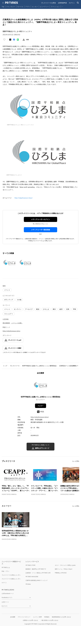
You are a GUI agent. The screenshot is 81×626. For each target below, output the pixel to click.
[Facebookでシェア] (14, 39)
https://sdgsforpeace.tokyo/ (23, 198)
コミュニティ (8, 314)
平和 (74, 309)
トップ (5, 366)
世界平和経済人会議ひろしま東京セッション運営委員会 (39, 366)
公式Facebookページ (8, 593)
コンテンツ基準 (37, 617)
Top (3, 7)
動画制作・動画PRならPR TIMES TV (36, 569)
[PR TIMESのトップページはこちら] (11, 2)
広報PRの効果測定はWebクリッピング (36, 580)
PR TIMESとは (6, 567)
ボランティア (8, 300)
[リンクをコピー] (27, 39)
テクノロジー (10, 7)
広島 (67, 309)
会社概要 (12, 617)
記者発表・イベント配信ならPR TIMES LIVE (38, 573)
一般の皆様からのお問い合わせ (49, 620)
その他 (19, 300)
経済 (60, 309)
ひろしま (46, 309)
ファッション (55, 7)
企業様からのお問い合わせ (30, 620)
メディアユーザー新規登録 (40, 230)
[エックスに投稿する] (10, 39)
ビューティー (44, 7)
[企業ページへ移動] (40, 385)
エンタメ (35, 7)
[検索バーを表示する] (77, 2)
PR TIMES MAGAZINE (32, 576)
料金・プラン (5, 571)
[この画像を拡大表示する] (10, 263)
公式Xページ (5, 602)
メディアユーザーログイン (40, 219)
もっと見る (75, 461)
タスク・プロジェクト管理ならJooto (65, 565)
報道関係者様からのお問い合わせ (61, 617)
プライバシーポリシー (24, 617)
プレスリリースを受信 (48, 3)
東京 (54, 309)
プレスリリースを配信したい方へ (11, 579)
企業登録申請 (62, 3)
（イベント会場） (17, 323)
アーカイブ (28, 309)
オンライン (17, 309)
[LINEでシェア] (18, 39)
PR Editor (28, 584)
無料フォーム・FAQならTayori (63, 569)
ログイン (72, 3)
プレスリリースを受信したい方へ (11, 575)
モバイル (20, 7)
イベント (7, 290)
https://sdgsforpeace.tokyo (11, 331)
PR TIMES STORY (30, 565)
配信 (37, 309)
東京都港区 (6, 323)
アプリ (27, 7)
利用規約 (46, 617)
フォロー (40, 406)
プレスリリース (15, 366)
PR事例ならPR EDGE (61, 573)
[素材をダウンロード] (23, 39)
